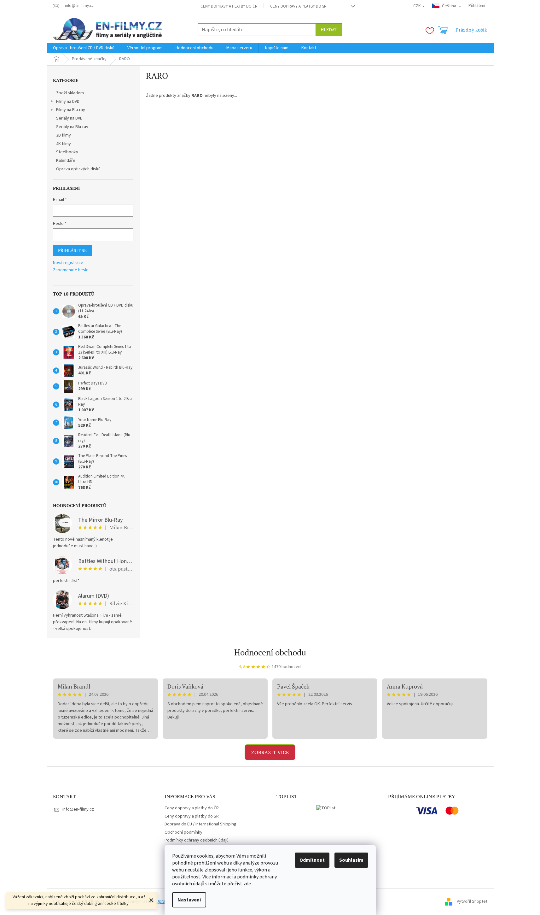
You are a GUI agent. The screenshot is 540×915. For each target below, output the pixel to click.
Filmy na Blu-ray (70, 110)
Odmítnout (312, 860)
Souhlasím (351, 860)
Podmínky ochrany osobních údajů (197, 840)
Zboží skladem (70, 93)
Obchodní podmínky (183, 832)
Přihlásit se (72, 250)
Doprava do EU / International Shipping (200, 824)
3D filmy (63, 135)
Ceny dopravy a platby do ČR (229, 6)
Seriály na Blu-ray (72, 127)
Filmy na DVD (67, 101)
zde (247, 883)
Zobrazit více (270, 752)
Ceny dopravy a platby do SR (298, 6)
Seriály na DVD (69, 118)
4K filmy (63, 144)
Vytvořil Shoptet (472, 901)
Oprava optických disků (78, 169)
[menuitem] (84, 48)
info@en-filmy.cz (78, 809)
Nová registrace (68, 263)
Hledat (329, 29)
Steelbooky (67, 152)
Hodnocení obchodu (270, 652)
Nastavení (189, 899)
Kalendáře (65, 160)
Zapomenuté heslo (71, 270)
